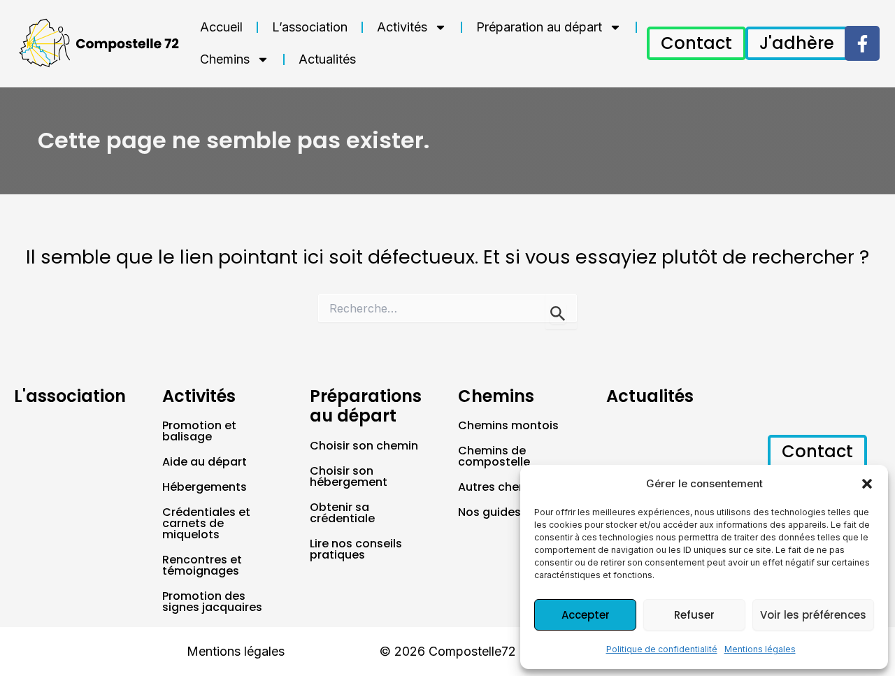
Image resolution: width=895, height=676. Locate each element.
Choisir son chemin (364, 446)
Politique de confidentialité (661, 649)
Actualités (327, 59)
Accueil (221, 27)
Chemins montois (508, 425)
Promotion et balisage (199, 431)
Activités (402, 27)
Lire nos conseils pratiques (356, 549)
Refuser (694, 614)
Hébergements (204, 487)
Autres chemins (502, 487)
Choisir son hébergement (348, 476)
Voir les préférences (813, 614)
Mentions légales (760, 649)
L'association (70, 396)
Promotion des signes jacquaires (212, 601)
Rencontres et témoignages (202, 565)
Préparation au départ (539, 27)
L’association (310, 27)
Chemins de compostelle (494, 456)
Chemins (225, 59)
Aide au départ (204, 462)
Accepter (585, 614)
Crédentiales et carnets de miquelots (206, 523)
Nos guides (489, 512)
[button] (867, 484)
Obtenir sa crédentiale (342, 512)
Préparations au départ (366, 406)
